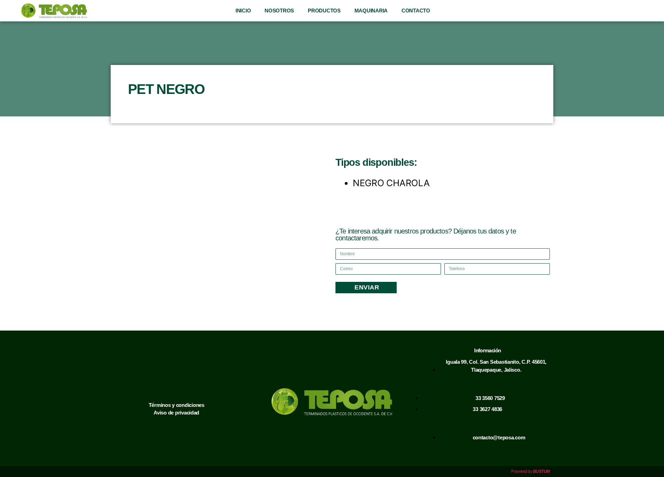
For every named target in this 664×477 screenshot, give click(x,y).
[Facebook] (609, 10)
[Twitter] (653, 10)
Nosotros (279, 10)
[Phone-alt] (595, 10)
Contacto (416, 10)
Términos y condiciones (176, 405)
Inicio (243, 10)
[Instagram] (624, 10)
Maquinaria (371, 10)
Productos (324, 10)
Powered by (530, 471)
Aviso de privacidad (176, 413)
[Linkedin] (638, 10)
